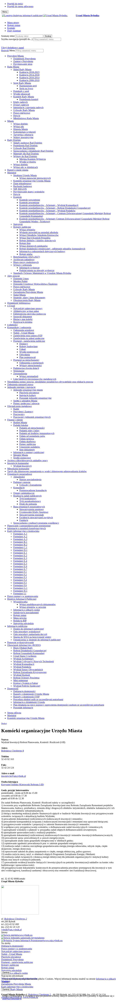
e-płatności (12, 324)
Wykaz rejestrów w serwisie (32, 607)
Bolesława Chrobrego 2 (15, 919)
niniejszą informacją (11, 998)
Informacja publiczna (17, 626)
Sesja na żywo (26, 88)
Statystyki (18, 224)
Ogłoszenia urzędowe (23, 330)
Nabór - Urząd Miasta (23, 333)
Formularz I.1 (19, 593)
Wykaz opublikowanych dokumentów (37, 604)
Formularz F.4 (20, 580)
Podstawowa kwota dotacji (26, 368)
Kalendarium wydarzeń (24, 132)
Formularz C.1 (20, 547)
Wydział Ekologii (21, 675)
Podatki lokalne (20, 425)
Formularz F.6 (20, 585)
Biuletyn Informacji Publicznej (21, 599)
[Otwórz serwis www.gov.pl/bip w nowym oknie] (22, 15)
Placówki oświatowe (29, 392)
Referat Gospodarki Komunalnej (28, 653)
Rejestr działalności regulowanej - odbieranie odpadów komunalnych (52, 248)
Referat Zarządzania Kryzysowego (30, 672)
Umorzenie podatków (29, 447)
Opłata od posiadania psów (32, 436)
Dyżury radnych (21, 104)
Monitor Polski (20, 281)
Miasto (10, 121)
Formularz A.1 (20, 534)
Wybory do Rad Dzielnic (25, 156)
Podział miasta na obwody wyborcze (36, 270)
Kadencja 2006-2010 (29, 80)
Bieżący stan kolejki (22, 319)
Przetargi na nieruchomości (26, 360)
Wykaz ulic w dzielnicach (25, 167)
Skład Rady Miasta (22, 69)
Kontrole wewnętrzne (29, 200)
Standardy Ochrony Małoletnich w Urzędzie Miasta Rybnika (42, 273)
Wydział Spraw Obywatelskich (28, 669)
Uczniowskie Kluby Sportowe (33, 512)
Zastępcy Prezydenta (23, 61)
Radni (16, 409)
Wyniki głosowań (21, 94)
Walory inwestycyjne (23, 137)
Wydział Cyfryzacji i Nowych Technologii (33, 661)
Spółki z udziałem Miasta (25, 400)
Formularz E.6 (20, 566)
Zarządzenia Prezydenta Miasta (28, 292)
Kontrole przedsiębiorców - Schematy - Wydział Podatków (47, 210)
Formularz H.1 (20, 591)
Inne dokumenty (27, 449)
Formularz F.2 (20, 574)
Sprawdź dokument (22, 316)
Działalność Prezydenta (24, 58)
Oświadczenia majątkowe (19, 406)
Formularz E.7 (20, 569)
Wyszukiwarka (20, 601)
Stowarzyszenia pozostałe (31, 515)
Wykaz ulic (18, 126)
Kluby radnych (20, 102)
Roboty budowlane (28, 346)
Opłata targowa (26, 438)
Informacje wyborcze (29, 267)
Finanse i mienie (15, 419)
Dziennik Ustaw (21, 278)
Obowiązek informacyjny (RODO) (24, 645)
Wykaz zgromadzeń (28, 376)
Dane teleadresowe (22, 183)
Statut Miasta (19, 295)
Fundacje (23, 520)
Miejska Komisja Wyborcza (32, 159)
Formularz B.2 (20, 544)
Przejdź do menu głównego (20, 6)
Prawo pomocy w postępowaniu (22, 596)
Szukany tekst (7, 36)
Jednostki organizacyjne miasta (28, 390)
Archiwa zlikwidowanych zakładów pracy (27, 460)
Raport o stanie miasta (17, 170)
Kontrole (17, 197)
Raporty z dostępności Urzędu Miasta (31, 694)
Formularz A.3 (20, 539)
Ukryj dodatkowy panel (12, 47)
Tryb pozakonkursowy (30, 501)
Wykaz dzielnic (20, 123)
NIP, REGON (20, 189)
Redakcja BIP (20, 620)
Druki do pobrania (28, 504)
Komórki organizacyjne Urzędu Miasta (31, 181)
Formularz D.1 (20, 550)
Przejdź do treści (15, 3)
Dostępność (12, 688)
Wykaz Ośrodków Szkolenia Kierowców (39, 235)
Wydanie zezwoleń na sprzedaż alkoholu (38, 232)
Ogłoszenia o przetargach (31, 362)
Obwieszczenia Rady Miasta (26, 300)
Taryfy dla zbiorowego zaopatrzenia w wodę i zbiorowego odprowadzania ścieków (47, 471)
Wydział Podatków (22, 667)
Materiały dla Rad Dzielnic (26, 153)
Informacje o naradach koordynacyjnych (26, 528)
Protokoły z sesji (21, 91)
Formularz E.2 (20, 555)
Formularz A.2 (20, 536)
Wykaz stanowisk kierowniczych (35, 178)
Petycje (16, 115)
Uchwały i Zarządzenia (30, 485)
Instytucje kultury (27, 395)
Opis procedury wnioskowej (26, 631)
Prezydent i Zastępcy (23, 411)
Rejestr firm (25, 243)
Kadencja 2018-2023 (29, 72)
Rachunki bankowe (22, 186)
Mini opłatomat (20, 680)
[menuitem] (61, 60)
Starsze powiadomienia (30, 479)
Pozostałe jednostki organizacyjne (35, 398)
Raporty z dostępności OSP (26, 696)
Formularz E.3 (20, 558)
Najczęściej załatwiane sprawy (27, 308)
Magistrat (11, 172)
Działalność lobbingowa (18, 303)
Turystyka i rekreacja (23, 134)
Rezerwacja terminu (22, 322)
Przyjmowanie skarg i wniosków (29, 191)
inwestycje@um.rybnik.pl (13, 776)
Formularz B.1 (20, 542)
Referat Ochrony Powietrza (26, 677)
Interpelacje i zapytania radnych (28, 107)
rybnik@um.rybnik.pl (11, 929)
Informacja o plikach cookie (26, 610)
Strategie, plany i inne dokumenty (29, 297)
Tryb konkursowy (27, 498)
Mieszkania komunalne (18, 468)
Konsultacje (19, 487)
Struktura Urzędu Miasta (25, 175)
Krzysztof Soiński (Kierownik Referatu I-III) (22, 784)
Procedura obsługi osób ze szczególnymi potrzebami (38, 699)
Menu (12, 50)
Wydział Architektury (23, 658)
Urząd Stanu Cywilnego (24, 656)
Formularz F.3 (20, 577)
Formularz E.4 (20, 561)
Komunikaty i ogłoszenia (19, 327)
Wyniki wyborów (27, 162)
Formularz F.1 (20, 572)
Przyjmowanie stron (22, 64)
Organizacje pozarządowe (19, 474)
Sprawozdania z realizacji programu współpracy (36, 523)
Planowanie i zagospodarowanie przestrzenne (29, 525)
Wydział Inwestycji (22, 466)
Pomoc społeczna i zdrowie (26, 403)
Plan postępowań (27, 357)
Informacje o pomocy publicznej (28, 452)
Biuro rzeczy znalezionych (26, 262)
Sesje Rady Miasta (22, 83)
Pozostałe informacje (23, 707)
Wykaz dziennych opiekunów (33, 246)
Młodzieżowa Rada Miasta (26, 118)
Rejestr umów (26, 254)
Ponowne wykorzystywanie (20, 642)
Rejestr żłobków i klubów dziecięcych (37, 240)
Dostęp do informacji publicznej (28, 629)
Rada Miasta (13, 66)
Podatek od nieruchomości (32, 428)
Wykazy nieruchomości (30, 365)
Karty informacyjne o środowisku (23, 531)
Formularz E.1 (20, 553)
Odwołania (24, 354)
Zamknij (5, 972)
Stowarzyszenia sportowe (31, 509)
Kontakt (11, 28)
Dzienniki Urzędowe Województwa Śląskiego (35, 284)
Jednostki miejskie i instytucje (21, 387)
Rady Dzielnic (14, 140)
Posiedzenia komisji (28, 99)
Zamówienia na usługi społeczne (28, 338)
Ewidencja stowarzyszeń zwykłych (36, 517)
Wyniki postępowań (28, 352)
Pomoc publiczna (27, 444)
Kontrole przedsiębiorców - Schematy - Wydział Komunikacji (48, 205)
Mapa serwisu (20, 618)
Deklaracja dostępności (24, 691)
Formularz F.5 (20, 582)
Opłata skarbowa (27, 441)
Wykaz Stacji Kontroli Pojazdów (35, 238)
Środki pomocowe (22, 457)
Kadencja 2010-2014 (29, 77)
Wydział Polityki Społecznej (26, 686)
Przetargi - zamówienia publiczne (29, 341)
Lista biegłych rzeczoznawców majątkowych (34, 379)
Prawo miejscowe (21, 113)
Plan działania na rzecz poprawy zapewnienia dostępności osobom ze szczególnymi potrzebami (58, 705)
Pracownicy (19, 414)
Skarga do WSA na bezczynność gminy (32, 637)
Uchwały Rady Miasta (24, 110)
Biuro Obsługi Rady (23, 648)
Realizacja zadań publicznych (27, 496)
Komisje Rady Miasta (23, 96)
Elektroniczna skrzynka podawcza (29, 314)
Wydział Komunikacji (23, 664)
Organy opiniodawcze (23, 493)
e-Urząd (11, 305)
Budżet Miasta (20, 422)
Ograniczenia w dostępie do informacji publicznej (37, 639)
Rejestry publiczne (22, 227)
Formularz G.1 (20, 588)
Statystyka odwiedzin (23, 623)
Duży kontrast (14, 30)
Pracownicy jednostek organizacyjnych (32, 417)
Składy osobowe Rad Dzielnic (27, 143)
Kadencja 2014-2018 (29, 75)
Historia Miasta (20, 129)
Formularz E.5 (20, 563)
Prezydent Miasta (15, 56)
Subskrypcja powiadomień (26, 612)
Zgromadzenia (20, 373)
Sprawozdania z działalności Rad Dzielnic (33, 151)
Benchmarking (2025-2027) (26, 257)
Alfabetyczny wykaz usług (26, 311)
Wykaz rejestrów (27, 229)
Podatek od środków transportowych (36, 433)
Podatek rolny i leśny (29, 430)
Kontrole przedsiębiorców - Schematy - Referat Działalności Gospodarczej (54, 208)
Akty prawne (13, 276)
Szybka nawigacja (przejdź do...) (16, 39)
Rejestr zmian (13, 25)
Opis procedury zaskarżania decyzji (30, 634)
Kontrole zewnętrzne (29, 202)
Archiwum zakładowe (23, 259)
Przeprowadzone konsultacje (33, 490)
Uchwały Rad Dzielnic (24, 148)
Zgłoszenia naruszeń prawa (20, 384)
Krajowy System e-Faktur (25, 683)
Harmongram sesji (28, 85)
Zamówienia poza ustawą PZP (27, 335)
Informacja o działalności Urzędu (29, 702)
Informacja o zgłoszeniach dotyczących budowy (42, 251)
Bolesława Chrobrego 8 (12, 750)
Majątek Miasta (20, 455)
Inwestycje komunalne (18, 463)
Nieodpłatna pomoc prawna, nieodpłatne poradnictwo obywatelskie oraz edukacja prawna (50, 381)
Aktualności (19, 476)
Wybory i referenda (22, 265)
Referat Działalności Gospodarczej (29, 650)
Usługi (22, 349)
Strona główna (14, 712)
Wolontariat (18, 371)
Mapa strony (13, 22)
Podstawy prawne (21, 482)
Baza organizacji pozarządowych (29, 506)
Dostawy (23, 343)
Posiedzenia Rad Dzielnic (25, 145)
